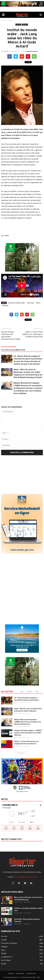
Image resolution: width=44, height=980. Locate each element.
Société (4, 940)
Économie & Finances (9, 943)
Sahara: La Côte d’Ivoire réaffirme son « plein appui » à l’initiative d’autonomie (32, 334)
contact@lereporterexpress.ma (25, 877)
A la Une (18, 24)
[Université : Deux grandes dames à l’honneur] (6, 922)
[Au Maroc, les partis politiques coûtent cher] (6, 911)
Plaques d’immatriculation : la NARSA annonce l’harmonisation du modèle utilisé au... (28, 733)
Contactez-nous (31, 973)
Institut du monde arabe (16, 303)
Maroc (38, 303)
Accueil (3, 20)
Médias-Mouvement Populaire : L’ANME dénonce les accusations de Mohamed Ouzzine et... (27, 722)
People (3, 964)
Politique (25, 24)
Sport (3, 950)
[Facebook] (13, 883)
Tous (21, 691)
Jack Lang (30, 303)
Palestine (5, 305)
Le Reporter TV (6, 957)
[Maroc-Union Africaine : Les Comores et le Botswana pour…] (6, 900)
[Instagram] (19, 883)
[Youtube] (31, 883)
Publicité (11, 973)
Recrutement (20, 973)
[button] (41, 15)
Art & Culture (6, 960)
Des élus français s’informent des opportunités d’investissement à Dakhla (10, 335)
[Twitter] (25, 883)
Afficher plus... (21, 753)
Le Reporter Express (32, 51)
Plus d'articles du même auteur (13, 350)
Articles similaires (8, 347)
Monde (3, 953)
